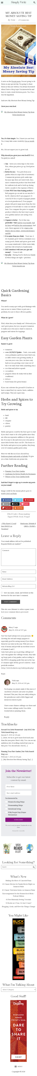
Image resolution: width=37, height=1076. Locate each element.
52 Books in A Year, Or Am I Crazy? (18, 903)
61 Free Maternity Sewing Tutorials (18, 900)
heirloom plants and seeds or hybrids (14, 456)
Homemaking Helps (15, 805)
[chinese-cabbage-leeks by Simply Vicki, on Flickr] (18, 122)
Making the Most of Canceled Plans (18, 881)
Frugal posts (16, 81)
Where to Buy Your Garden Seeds (17, 477)
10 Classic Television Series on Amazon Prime (18, 890)
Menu (20, 1066)
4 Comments (23, 20)
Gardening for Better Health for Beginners (20, 474)
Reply (3, 674)
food (21, 517)
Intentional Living (14, 809)
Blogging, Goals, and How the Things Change (18, 907)
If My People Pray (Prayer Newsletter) (17, 813)
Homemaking (24, 514)
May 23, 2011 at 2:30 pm (20, 683)
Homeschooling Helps (16, 802)
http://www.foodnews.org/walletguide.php (17, 668)
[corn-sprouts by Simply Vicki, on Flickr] (18, 273)
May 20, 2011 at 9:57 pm (17, 630)
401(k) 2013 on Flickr (9, 494)
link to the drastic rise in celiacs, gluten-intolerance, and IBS (20, 230)
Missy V (11, 627)
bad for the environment (23, 225)
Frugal (27, 517)
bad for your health (24, 223)
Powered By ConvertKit (18, 831)
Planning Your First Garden (15, 471)
